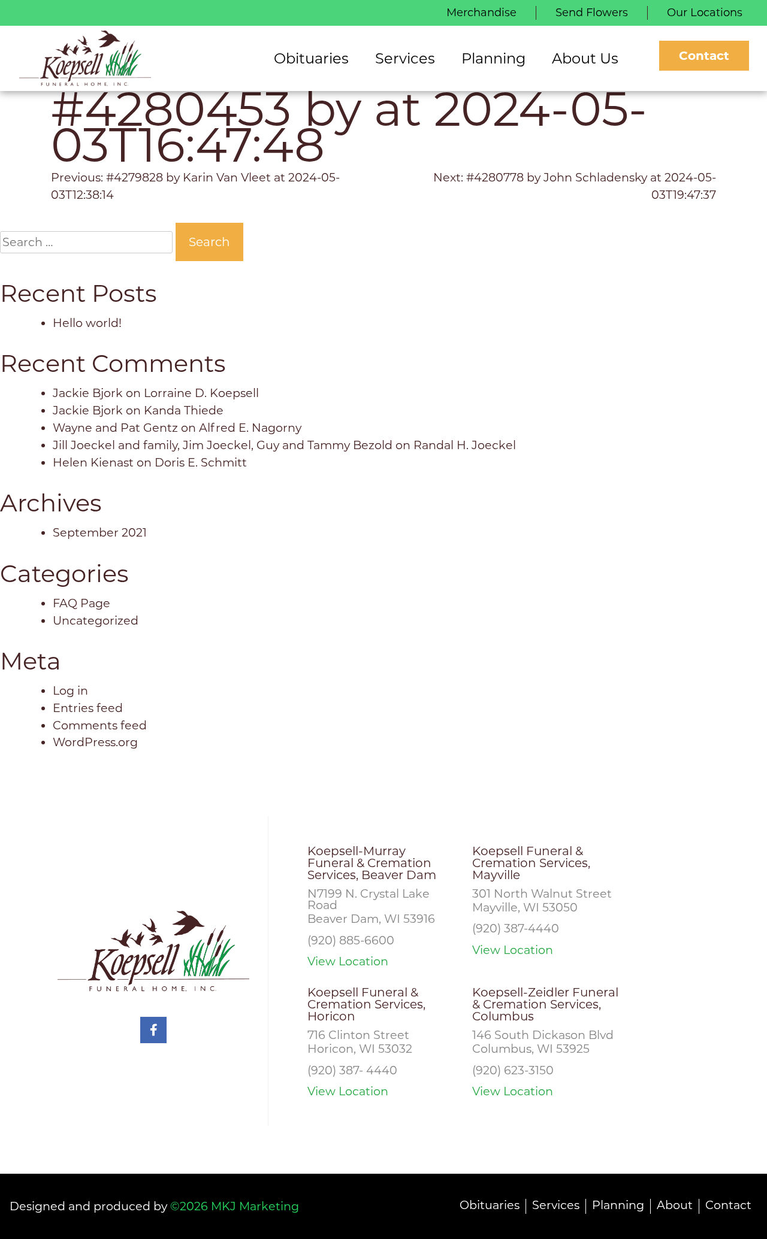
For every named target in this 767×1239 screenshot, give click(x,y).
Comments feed (100, 725)
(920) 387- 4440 (352, 1070)
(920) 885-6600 (350, 940)
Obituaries (490, 1205)
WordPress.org (95, 742)
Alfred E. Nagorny (250, 427)
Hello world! (87, 323)
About (675, 1205)
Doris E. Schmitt (201, 462)
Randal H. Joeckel (464, 445)
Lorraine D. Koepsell (201, 393)
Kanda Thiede (184, 410)
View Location (347, 961)
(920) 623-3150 (513, 1070)
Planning (618, 1205)
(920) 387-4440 (515, 928)
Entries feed (88, 708)
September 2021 (100, 532)
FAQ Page (81, 603)
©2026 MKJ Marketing (234, 1206)
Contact (704, 56)
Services (555, 1205)
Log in (70, 690)
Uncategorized (95, 620)
